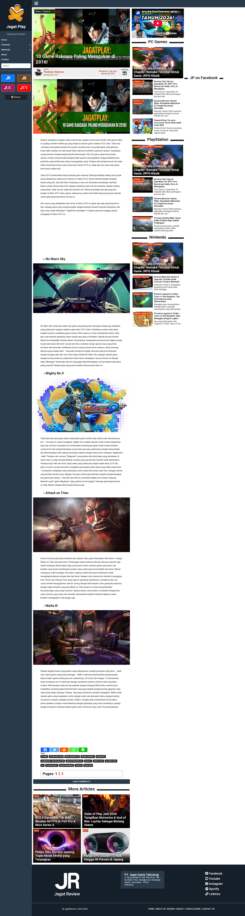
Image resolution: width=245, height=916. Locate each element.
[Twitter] (54, 750)
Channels (5, 44)
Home (4, 40)
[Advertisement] (81, 235)
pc (42, 765)
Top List (56, 11)
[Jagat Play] (67, 890)
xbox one (88, 765)
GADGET (180, 909)
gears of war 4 (88, 757)
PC (151, 49)
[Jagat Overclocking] (8, 90)
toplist (79, 765)
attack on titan (56, 757)
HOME (151, 909)
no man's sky (111, 761)
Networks (5, 49)
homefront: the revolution (52, 761)
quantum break (66, 765)
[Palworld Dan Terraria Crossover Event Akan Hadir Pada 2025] (142, 133)
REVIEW (170, 909)
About (4, 54)
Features (47, 11)
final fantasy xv (72, 757)
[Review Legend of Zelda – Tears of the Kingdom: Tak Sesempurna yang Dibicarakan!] (142, 307)
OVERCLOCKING (193, 909)
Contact (5, 59)
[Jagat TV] (23, 90)
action (44, 757)
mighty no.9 (98, 761)
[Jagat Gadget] (23, 80)
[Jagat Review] (8, 80)
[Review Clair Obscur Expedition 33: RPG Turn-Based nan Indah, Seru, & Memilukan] (142, 94)
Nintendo (145, 49)
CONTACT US (208, 909)
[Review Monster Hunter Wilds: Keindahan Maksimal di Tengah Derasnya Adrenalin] (142, 113)
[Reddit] (64, 750)
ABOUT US (161, 909)
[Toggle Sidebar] (36, 3)
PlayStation (158, 49)
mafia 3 (88, 761)
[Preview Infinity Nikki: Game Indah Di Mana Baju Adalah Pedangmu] (142, 231)
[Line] (82, 750)
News (36, 796)
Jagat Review (67, 893)
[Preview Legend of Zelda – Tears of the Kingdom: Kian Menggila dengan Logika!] (142, 326)
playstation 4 (51, 765)
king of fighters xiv (74, 761)
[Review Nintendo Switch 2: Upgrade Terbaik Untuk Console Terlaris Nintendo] (142, 289)
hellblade (101, 757)
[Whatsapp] (73, 750)
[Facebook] (45, 750)
